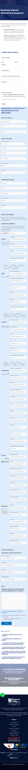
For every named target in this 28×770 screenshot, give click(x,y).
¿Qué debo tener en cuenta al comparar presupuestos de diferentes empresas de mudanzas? (13, 653)
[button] (14, 635)
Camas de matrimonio (15, 368)
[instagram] (17, 758)
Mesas (11, 292)
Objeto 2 (12, 519)
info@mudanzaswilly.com (15, 755)
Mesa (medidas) (14, 320)
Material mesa (13, 327)
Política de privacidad (11, 99)
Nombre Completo (6, 57)
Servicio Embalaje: (5, 555)
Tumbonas (12, 482)
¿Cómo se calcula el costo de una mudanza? (11, 635)
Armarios (12, 382)
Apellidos (16, 62)
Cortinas (12, 439)
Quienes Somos (14, 722)
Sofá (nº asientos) (14, 271)
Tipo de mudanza (5, 70)
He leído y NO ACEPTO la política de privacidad (14, 96)
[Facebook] (11, 758)
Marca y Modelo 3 (14, 540)
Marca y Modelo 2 (14, 526)
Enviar (3, 104)
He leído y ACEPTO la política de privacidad (13, 94)
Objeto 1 (12, 505)
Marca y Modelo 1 (14, 512)
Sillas (11, 334)
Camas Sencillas (14, 375)
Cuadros (12, 299)
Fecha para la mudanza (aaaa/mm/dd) (10, 76)
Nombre (2, 62)
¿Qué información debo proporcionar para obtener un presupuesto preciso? (12, 643)
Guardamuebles (5, 577)
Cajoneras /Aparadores (15, 389)
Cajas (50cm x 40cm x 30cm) (17, 258)
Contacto (14, 726)
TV (11, 285)
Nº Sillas (12, 244)
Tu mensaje (4, 82)
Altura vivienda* (5, 163)
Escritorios (12, 396)
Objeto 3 (12, 533)
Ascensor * (3, 170)
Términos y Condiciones (14, 728)
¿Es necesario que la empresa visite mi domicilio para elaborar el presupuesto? (13, 647)
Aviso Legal (14, 730)
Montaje (3, 569)
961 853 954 (16, 754)
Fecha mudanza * (5, 141)
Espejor (12, 411)
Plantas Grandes (14, 490)
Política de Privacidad (6, 92)
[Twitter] (13, 758)
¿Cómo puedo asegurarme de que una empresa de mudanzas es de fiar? (13, 657)
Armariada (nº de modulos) (16, 278)
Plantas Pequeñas (14, 497)
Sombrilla (12, 475)
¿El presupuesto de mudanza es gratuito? (11, 639)
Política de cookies (14, 735)
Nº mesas (12, 237)
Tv (10, 341)
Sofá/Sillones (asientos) (15, 468)
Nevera (11, 251)
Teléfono (3, 64)
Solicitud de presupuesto (14, 724)
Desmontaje (4, 562)
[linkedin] (15, 758)
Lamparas (12, 418)
